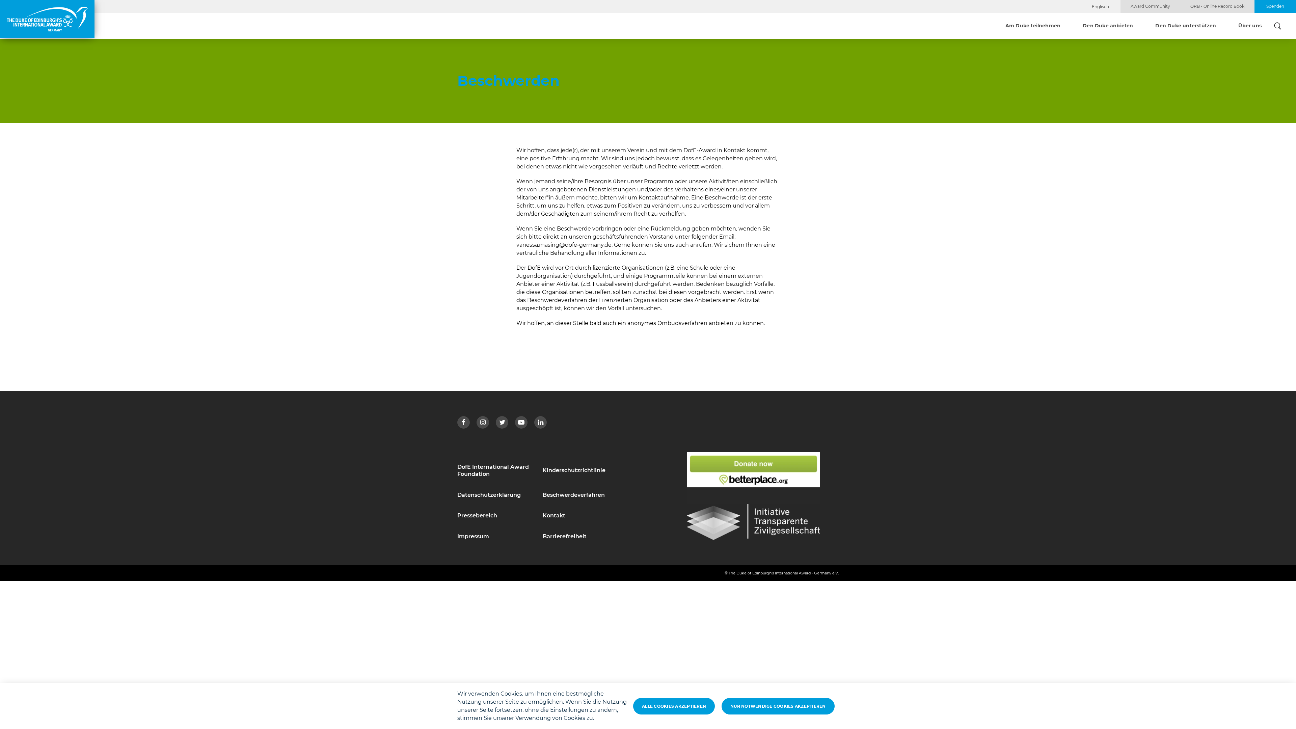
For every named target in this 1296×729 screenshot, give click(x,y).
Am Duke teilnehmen (1032, 26)
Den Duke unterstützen (1185, 26)
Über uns (1250, 26)
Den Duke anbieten (1108, 26)
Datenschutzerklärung (489, 495)
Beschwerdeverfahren (574, 495)
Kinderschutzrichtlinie (574, 470)
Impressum (473, 536)
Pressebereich (477, 515)
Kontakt (554, 515)
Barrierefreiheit (565, 536)
